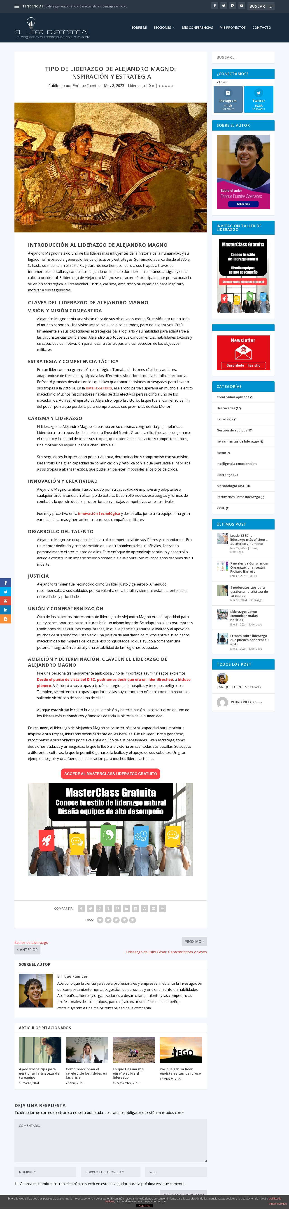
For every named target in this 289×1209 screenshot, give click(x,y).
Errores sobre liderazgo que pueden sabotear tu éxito (249, 640)
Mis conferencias (197, 28)
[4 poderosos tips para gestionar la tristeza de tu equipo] (40, 1050)
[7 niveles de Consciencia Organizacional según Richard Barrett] (222, 566)
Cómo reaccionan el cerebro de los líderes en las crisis (86, 1073)
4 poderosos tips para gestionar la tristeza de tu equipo (39, 1073)
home (221, 452)
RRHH (221, 508)
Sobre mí (139, 28)
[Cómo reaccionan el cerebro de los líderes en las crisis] (87, 1050)
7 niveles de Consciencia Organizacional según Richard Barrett (249, 567)
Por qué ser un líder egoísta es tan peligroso (180, 1071)
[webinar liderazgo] (110, 874)
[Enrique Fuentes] (243, 208)
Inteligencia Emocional (235, 464)
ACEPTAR (144, 1205)
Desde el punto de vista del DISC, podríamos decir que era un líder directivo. (105, 679)
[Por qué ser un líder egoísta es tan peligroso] (181, 1050)
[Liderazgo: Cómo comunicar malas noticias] (222, 614)
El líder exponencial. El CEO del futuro (73, 6)
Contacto (261, 28)
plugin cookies (278, 1203)
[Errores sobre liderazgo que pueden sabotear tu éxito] (222, 638)
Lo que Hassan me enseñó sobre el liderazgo (128, 1073)
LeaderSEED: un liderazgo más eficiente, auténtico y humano (249, 539)
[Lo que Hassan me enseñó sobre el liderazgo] (134, 1050)
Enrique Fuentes (86, 85)
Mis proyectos (233, 28)
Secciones (162, 28)
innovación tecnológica (99, 513)
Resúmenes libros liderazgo (238, 497)
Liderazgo (136, 85)
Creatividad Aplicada (233, 397)
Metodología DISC (231, 486)
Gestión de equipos (232, 430)
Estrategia (225, 419)
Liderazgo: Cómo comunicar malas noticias (244, 615)
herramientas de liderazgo (238, 441)
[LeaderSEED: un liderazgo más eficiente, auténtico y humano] (222, 538)
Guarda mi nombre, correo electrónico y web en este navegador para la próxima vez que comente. (102, 1183)
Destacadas (226, 408)
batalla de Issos (99, 388)
